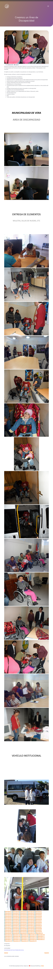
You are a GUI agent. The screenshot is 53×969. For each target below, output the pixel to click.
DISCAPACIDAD (7, 950)
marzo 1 (17, 64)
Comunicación (10, 64)
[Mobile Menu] (48, 6)
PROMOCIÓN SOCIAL (19, 950)
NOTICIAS (13, 950)
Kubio (42, 965)
